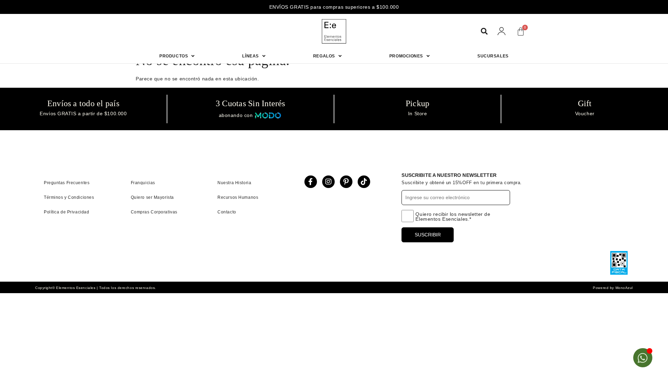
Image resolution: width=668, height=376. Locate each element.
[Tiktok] (364, 181)
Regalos (324, 56)
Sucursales (493, 56)
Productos (173, 56)
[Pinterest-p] (346, 181)
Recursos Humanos (237, 197)
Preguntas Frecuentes (66, 182)
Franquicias (143, 182)
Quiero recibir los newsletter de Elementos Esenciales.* (452, 217)
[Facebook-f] (310, 181)
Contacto (226, 212)
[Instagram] (328, 181)
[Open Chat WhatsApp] (642, 357)
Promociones (406, 56)
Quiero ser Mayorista (152, 197)
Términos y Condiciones (69, 197)
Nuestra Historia (234, 182)
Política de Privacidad (66, 212)
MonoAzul (624, 288)
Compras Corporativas (154, 212)
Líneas (250, 56)
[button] (484, 31)
